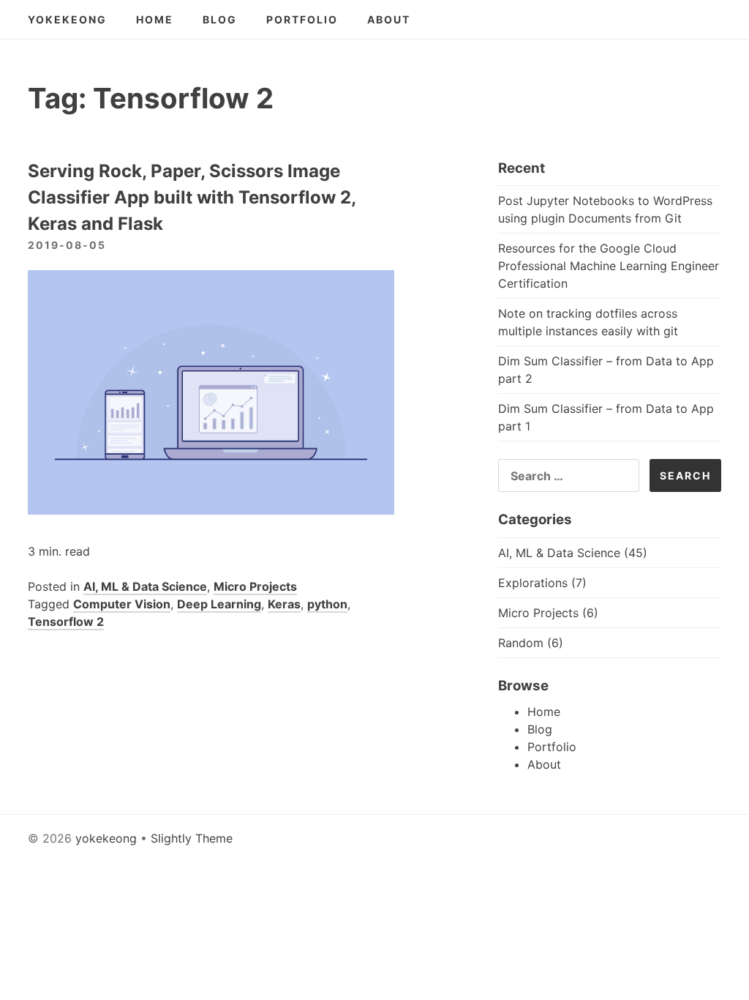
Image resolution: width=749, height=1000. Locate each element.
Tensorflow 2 (66, 621)
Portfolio (302, 19)
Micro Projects (255, 586)
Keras (284, 604)
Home (154, 19)
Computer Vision (121, 604)
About (388, 19)
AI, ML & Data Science (145, 586)
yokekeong (67, 19)
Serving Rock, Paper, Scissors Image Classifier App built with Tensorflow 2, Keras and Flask (191, 197)
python (327, 604)
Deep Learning (219, 604)
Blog (220, 19)
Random (520, 642)
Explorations (533, 582)
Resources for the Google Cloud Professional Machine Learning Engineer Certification (608, 266)
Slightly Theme (192, 838)
